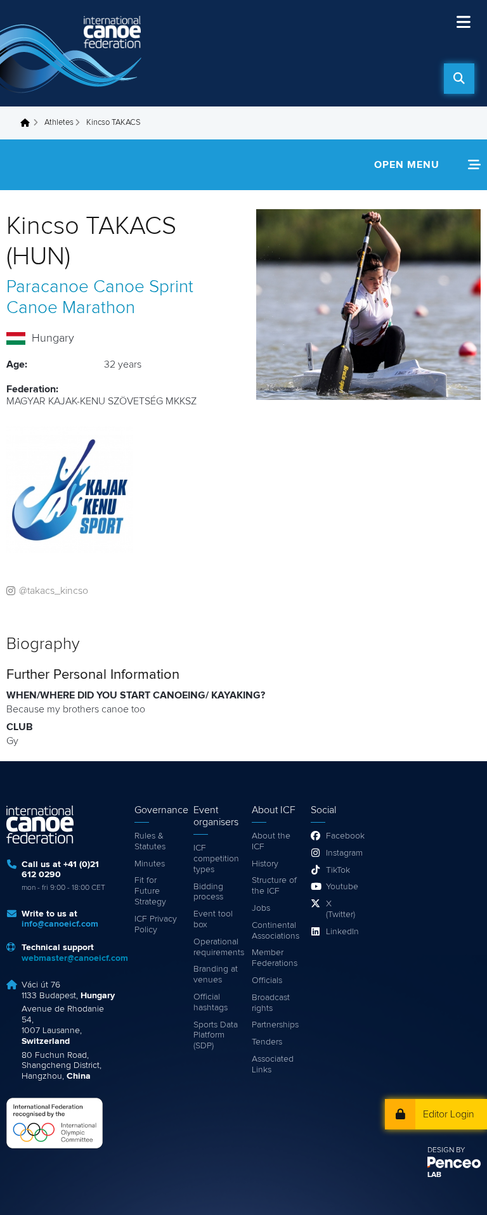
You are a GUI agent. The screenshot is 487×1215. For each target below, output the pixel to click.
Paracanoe (47, 287)
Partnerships (275, 1024)
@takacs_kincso (53, 591)
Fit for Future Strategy (150, 891)
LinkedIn (341, 931)
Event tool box (213, 919)
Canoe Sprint (143, 287)
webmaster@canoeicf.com (75, 958)
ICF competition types (216, 859)
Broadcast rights (271, 1003)
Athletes (59, 123)
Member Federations (274, 958)
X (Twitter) (340, 909)
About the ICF (271, 841)
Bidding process (208, 892)
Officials (267, 980)
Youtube (341, 886)
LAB (434, 1175)
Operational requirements (216, 947)
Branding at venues (215, 974)
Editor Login (448, 1114)
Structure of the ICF (274, 886)
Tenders (267, 1042)
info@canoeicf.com (60, 924)
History (265, 863)
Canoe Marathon (70, 308)
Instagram (341, 853)
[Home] (73, 53)
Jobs (261, 908)
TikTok (338, 870)
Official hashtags (210, 1002)
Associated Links (273, 1064)
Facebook (341, 836)
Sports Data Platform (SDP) (215, 1035)
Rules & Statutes (150, 841)
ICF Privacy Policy (155, 924)
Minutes (149, 863)
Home (28, 123)
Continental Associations (275, 931)
